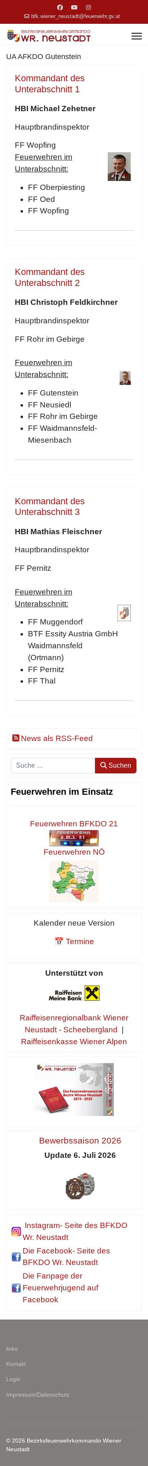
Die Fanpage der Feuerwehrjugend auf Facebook (60, 1288)
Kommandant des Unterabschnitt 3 (50, 506)
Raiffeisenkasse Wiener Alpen (74, 1041)
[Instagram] (88, 7)
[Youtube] (74, 7)
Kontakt (16, 1364)
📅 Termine (74, 941)
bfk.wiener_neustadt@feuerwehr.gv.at (75, 16)
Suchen (119, 765)
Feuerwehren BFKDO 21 (74, 823)
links (12, 1348)
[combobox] (53, 765)
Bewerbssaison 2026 (80, 1141)
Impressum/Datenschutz (37, 1394)
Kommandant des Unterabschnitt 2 (50, 277)
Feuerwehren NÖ (74, 852)
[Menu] (137, 36)
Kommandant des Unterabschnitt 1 (50, 83)
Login (13, 1379)
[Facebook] (60, 7)
